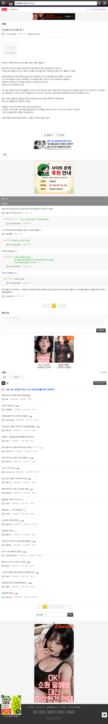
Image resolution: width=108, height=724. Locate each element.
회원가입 (51, 712)
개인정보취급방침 (74, 707)
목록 (4, 154)
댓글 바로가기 (104, 714)
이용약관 (63, 707)
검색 (70, 615)
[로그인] (104, 3)
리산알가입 (9, 296)
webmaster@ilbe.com (54, 719)
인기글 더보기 (99, 383)
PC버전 (60, 712)
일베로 (50, 135)
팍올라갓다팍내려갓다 (12, 213)
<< (44, 306)
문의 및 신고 (40, 707)
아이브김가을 (9, 34)
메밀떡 (7, 234)
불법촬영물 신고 (52, 707)
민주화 (61, 135)
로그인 (42, 712)
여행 (4, 23)
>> (64, 306)
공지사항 (31, 707)
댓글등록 (101, 330)
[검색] (99, 3)
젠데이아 (13, 9)
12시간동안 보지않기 (11, 716)
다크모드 (70, 712)
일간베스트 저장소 (9, 3)
